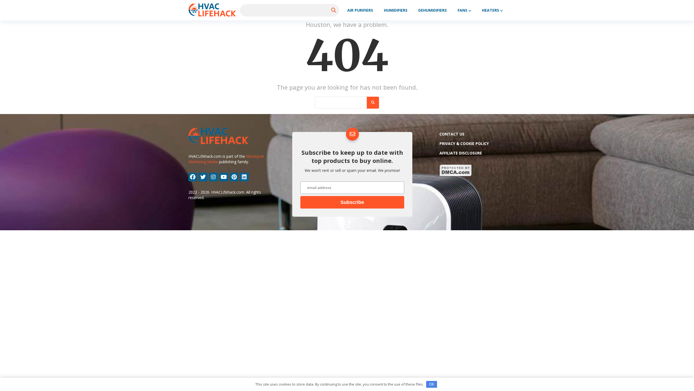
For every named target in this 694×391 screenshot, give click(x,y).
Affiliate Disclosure (460, 153)
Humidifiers (395, 10)
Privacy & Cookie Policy (464, 143)
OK (431, 384)
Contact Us (451, 134)
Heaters (490, 10)
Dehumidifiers (432, 10)
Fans (462, 10)
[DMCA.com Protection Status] (455, 175)
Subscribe (352, 202)
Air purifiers (360, 10)
